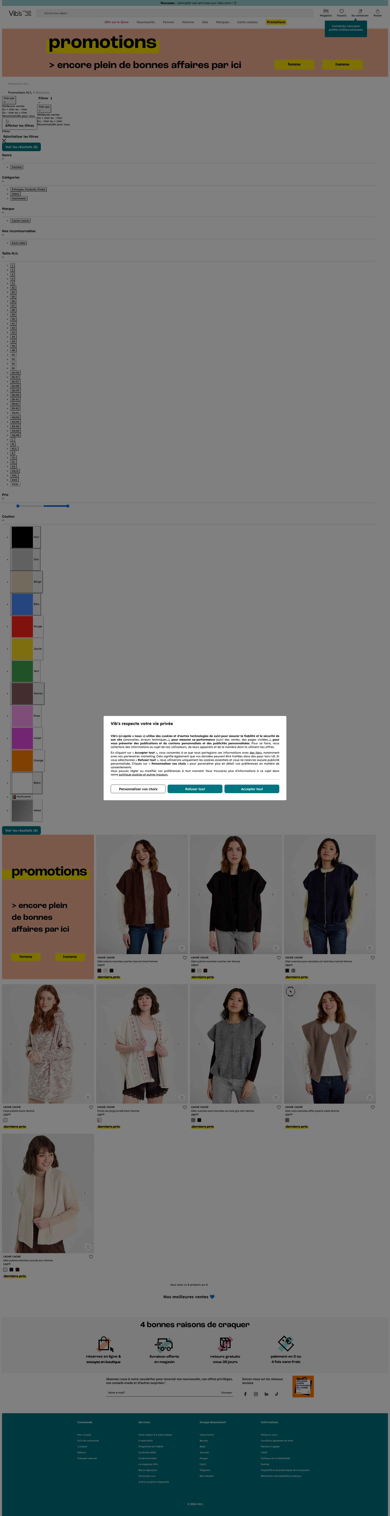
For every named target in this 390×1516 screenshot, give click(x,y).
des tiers (256, 752)
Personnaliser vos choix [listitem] (138, 789)
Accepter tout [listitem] (252, 789)
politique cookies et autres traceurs (143, 774)
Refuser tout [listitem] (195, 789)
